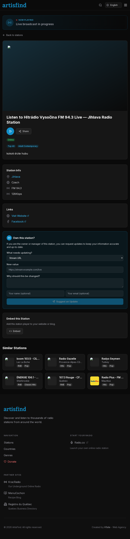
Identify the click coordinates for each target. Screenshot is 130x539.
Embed (16, 331)
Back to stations (14, 35)
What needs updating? (19, 252)
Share (26, 131)
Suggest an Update (67, 301)
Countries (9, 448)
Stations (8, 442)
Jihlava (16, 176)
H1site (107, 527)
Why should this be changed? (23, 276)
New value (13, 264)
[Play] (10, 131)
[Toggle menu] (125, 5)
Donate (12, 461)
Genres (8, 455)
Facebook (18, 221)
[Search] (100, 5)
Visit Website (19, 215)
